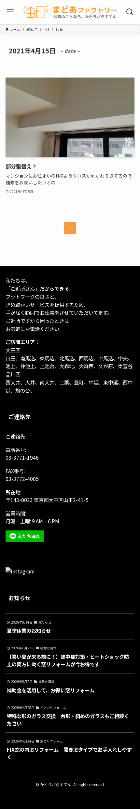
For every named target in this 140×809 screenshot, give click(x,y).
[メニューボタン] (10, 12)
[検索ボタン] (130, 12)
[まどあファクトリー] (70, 12)
